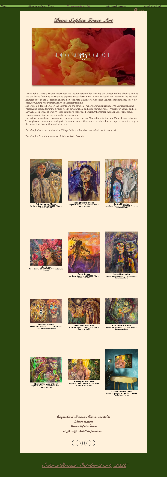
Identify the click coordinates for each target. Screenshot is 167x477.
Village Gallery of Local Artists (76, 130)
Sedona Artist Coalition (73, 136)
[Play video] (83, 56)
